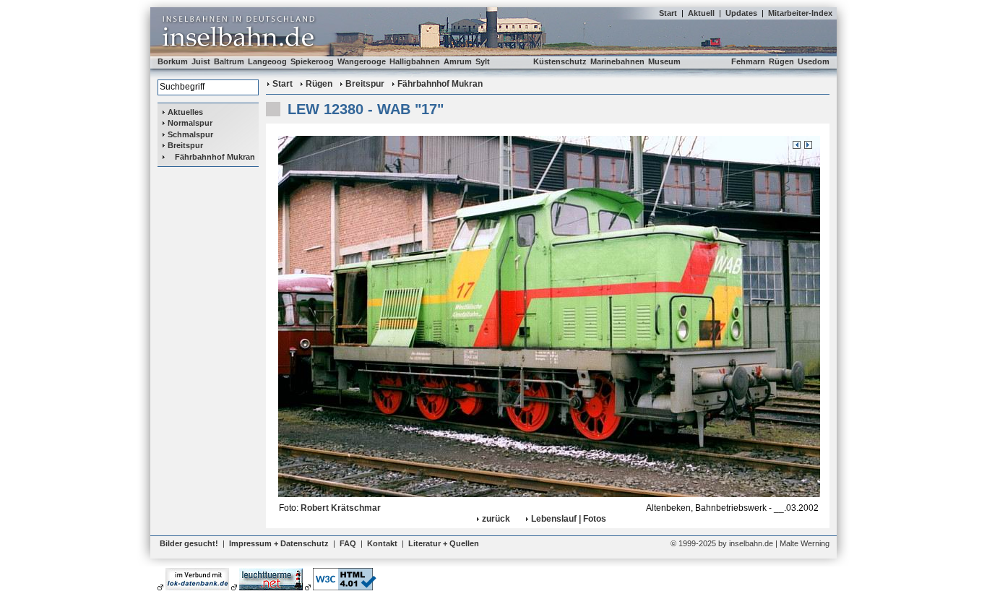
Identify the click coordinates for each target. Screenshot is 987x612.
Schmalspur (190, 134)
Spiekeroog (312, 61)
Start (668, 13)
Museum (664, 61)
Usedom (813, 61)
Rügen (781, 61)
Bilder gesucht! (189, 543)
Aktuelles (185, 112)
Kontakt (382, 543)
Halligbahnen (414, 61)
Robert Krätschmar (341, 508)
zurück (496, 519)
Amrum (458, 61)
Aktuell (701, 13)
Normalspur (190, 122)
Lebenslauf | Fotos (568, 519)
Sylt (482, 61)
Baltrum (229, 61)
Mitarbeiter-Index (800, 13)
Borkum (173, 61)
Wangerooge (361, 61)
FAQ (348, 543)
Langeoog (267, 61)
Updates (741, 13)
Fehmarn (748, 61)
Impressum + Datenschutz (279, 543)
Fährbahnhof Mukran (215, 156)
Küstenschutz (560, 61)
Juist (200, 61)
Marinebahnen (617, 61)
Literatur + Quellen (443, 543)
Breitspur (185, 145)
